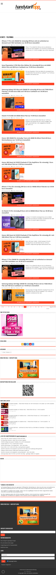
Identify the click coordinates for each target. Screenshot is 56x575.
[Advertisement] (28, 24)
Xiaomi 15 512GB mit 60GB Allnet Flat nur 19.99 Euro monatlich (24, 116)
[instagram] (33, 344)
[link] (1, 4)
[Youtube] (30, 344)
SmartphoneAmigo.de (21, 436)
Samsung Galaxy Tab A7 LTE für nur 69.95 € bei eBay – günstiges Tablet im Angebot (20, 453)
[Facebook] (25, 344)
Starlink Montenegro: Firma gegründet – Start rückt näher (14, 445)
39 (22, 307)
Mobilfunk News (4, 547)
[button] (3, 572)
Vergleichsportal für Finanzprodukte (9, 545)
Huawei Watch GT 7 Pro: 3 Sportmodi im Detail (12, 443)
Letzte (47, 308)
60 (38, 307)
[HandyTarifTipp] (28, 6)
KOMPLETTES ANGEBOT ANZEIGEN (28, 59)
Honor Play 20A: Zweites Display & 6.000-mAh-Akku (13, 438)
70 (41, 307)
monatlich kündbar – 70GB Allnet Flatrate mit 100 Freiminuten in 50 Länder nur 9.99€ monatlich (31, 403)
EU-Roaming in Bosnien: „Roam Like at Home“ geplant (13, 440)
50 (35, 307)
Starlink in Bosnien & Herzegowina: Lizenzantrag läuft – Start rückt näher (18, 452)
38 (19, 307)
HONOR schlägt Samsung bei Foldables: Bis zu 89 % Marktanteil (15, 442)
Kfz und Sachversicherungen (7, 543)
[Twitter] (28, 344)
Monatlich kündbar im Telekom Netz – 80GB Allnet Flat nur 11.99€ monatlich (27, 409)
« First (2, 307)
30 (14, 307)
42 (30, 307)
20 (11, 307)
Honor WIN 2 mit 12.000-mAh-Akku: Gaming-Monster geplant (15, 447)
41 (28, 307)
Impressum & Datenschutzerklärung (28, 569)
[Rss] (22, 344)
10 (8, 307)
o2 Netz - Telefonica (16, 45)
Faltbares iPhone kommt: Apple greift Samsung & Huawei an (15, 450)
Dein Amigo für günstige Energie (8, 540)
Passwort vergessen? (6, 564)
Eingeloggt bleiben (12, 561)
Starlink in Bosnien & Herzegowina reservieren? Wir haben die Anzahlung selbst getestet (21, 448)
